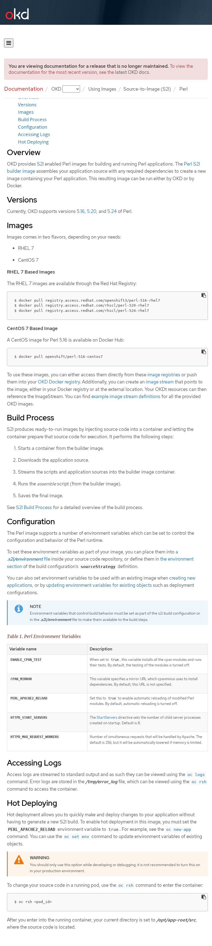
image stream (160, 382)
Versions (27, 105)
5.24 (112, 211)
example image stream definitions (125, 396)
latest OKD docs (132, 72)
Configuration (32, 127)
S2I (40, 164)
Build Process (32, 120)
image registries (163, 375)
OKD (56, 89)
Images (26, 112)
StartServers (107, 717)
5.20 (91, 211)
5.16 (81, 211)
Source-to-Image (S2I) (147, 89)
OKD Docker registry (59, 382)
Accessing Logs (34, 134)
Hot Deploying (33, 142)
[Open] (8, 43)
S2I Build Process (34, 507)
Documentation (23, 88)
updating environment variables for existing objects (99, 585)
